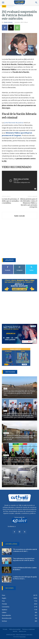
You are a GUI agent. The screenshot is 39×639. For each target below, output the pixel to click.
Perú (4, 6)
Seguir (20, 265)
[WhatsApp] (17, 27)
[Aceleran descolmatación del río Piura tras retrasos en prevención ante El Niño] (19, 387)
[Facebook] (5, 27)
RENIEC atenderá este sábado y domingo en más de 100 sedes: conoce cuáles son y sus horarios (19, 482)
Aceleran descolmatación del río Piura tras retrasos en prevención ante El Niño (19, 393)
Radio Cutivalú (8, 22)
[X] (11, 27)
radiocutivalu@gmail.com (23, 526)
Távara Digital (22, 636)
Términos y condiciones (28, 629)
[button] (3, 2)
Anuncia (15, 631)
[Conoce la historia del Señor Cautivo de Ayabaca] (6, 570)
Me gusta (8, 265)
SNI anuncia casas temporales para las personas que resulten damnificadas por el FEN (19, 437)
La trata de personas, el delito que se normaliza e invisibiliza (10, 201)
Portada (5, 629)
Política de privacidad (14, 629)
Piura (5, 388)
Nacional (6, 433)
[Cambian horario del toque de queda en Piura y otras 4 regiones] (6, 579)
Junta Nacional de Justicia (13, 122)
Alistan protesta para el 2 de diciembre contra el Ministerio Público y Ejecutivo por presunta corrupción (28, 203)
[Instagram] (19, 532)
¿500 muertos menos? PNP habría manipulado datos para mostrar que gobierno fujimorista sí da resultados (19, 460)
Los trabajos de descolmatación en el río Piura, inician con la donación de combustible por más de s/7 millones (19, 415)
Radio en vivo (22, 631)
